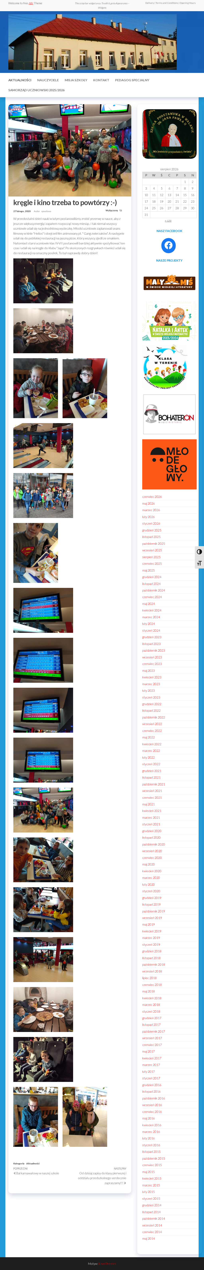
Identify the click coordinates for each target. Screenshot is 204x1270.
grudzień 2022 (151, 704)
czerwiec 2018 (152, 984)
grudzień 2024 (151, 577)
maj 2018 (148, 991)
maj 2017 (148, 1051)
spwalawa (46, 211)
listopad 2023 (151, 644)
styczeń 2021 (151, 824)
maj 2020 (148, 864)
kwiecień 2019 (151, 931)
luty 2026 (148, 517)
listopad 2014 (151, 1212)
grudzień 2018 (151, 951)
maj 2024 (148, 603)
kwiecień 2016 (151, 1125)
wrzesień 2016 (152, 1105)
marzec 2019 (151, 938)
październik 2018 (153, 964)
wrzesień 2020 (152, 851)
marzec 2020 (151, 877)
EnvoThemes (107, 1263)
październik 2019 (153, 911)
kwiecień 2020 (151, 871)
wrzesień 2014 (152, 1225)
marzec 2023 (151, 684)
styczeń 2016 (151, 1145)
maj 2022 (148, 737)
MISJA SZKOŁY (76, 80)
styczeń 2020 (151, 891)
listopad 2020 (151, 837)
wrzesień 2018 (152, 971)
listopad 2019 (151, 904)
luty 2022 (148, 757)
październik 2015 (153, 1158)
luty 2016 (148, 1138)
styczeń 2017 (151, 1078)
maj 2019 (148, 924)
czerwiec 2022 (152, 730)
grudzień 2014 (151, 1205)
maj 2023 (148, 670)
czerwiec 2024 (152, 597)
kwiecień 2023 (151, 677)
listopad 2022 (151, 710)
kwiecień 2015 (151, 1178)
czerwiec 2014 (152, 1232)
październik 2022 (153, 717)
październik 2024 (153, 590)
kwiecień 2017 (151, 1058)
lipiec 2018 (149, 978)
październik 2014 (153, 1218)
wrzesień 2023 (152, 657)
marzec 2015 (151, 1185)
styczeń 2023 (151, 697)
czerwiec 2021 (152, 797)
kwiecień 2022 (151, 744)
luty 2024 (148, 623)
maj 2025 (148, 570)
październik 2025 (153, 543)
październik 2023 (153, 650)
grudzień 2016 (151, 1085)
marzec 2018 (151, 1004)
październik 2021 (153, 784)
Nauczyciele (48, 80)
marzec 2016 (151, 1131)
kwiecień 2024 (151, 610)
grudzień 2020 (151, 831)
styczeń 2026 (151, 523)
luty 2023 (148, 690)
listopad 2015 (151, 1151)
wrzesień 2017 (152, 1038)
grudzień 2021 (151, 771)
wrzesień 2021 (152, 791)
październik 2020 (153, 844)
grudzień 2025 (151, 530)
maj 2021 (148, 804)
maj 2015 (148, 1172)
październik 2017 (153, 1031)
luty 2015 (148, 1192)
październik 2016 (153, 1098)
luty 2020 (148, 884)
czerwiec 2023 (152, 664)
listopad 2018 (151, 958)
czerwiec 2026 (152, 496)
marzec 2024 (151, 617)
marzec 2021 (151, 817)
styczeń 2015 (151, 1198)
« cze (168, 220)
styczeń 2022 (151, 764)
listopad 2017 (151, 1024)
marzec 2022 (151, 750)
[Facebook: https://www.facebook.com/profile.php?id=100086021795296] (168, 245)
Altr (31, 3)
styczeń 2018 (151, 1011)
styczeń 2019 (151, 944)
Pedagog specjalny (132, 80)
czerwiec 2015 (152, 1165)
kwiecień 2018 (151, 998)
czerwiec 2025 (152, 563)
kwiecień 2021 (151, 811)
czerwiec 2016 (152, 1111)
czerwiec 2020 (152, 857)
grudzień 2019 (151, 898)
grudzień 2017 (151, 1018)
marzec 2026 (151, 510)
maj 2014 (148, 1238)
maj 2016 (148, 1118)
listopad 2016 (151, 1091)
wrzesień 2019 (152, 918)
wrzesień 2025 (152, 550)
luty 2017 (148, 1071)
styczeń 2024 (151, 630)
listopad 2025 (151, 537)
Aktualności (19, 80)
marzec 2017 (151, 1065)
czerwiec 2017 (152, 1045)
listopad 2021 (151, 777)
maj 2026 (148, 503)
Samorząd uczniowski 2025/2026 (36, 90)
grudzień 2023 (151, 637)
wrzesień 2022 (152, 724)
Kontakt (101, 80)
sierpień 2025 (151, 557)
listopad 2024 (151, 583)
